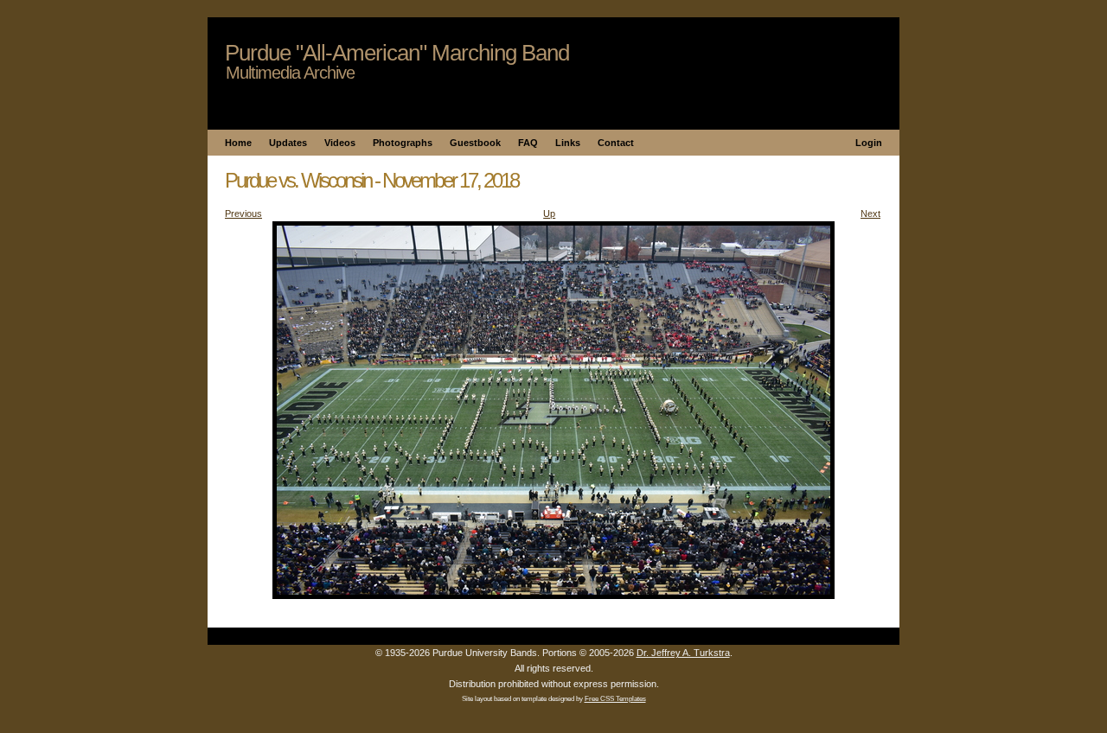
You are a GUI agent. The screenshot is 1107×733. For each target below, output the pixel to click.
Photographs (402, 142)
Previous (243, 213)
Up (549, 213)
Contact (616, 142)
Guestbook (475, 142)
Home (238, 142)
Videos (339, 142)
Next (870, 213)
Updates (288, 142)
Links (567, 142)
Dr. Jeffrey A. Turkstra (683, 652)
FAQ (528, 142)
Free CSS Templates (615, 699)
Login (868, 142)
